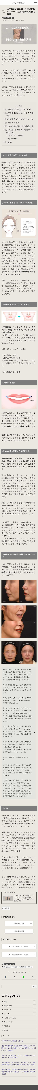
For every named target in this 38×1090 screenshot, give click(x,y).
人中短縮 (14, 967)
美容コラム (7, 17)
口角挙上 (7, 967)
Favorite (5, 908)
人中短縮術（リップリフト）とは (19, 119)
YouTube (7, 1014)
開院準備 (7, 1026)
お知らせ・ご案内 (10, 1018)
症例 (5, 1002)
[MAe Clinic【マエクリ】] (19, 2)
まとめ (9, 142)
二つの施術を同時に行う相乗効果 (19, 126)
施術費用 (14, 139)
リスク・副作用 (16, 135)
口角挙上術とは (12, 123)
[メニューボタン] (35, 2)
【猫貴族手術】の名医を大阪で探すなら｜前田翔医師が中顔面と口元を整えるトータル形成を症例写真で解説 (18, 1072)
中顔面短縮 (22, 967)
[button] (5, 977)
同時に (30, 967)
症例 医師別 (8, 1006)
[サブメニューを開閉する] (34, 1001)
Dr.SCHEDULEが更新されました (12, 1041)
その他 (6, 1030)
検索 (34, 986)
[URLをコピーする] (32, 977)
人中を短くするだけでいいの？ (19, 109)
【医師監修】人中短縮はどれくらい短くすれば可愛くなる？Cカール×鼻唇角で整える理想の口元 (24, 898)
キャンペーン (8, 1022)
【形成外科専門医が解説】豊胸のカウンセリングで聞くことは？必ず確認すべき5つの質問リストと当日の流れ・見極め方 (18, 1048)
